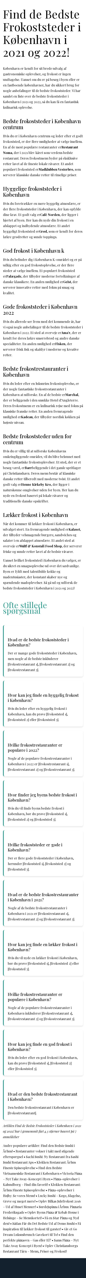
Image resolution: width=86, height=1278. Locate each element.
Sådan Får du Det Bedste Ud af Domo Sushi (43, 1223)
